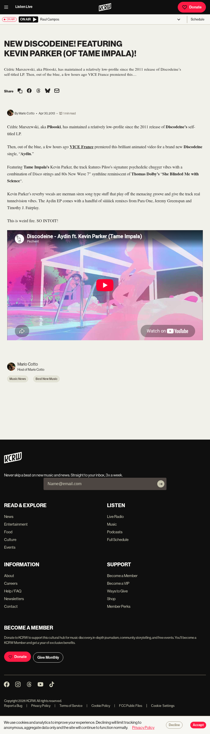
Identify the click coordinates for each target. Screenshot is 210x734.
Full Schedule (118, 539)
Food (8, 532)
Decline (174, 725)
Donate (195, 7)
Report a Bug (13, 706)
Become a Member (122, 575)
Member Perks (118, 606)
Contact (11, 606)
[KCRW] (13, 462)
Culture (10, 539)
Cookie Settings (163, 706)
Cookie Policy (98, 706)
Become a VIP (118, 583)
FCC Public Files (128, 706)
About (9, 575)
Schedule (197, 19)
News (8, 516)
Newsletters (14, 599)
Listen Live (24, 7)
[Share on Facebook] (29, 91)
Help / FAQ (13, 591)
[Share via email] (56, 91)
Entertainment (16, 524)
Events (9, 547)
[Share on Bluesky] (47, 91)
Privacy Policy (38, 706)
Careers (10, 583)
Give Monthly (48, 657)
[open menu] (7, 7)
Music (112, 524)
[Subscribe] (160, 483)
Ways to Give (117, 591)
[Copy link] (20, 91)
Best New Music (46, 379)
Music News (17, 379)
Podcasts (114, 532)
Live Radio (115, 516)
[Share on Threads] (38, 91)
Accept (198, 725)
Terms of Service (68, 706)
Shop (111, 599)
